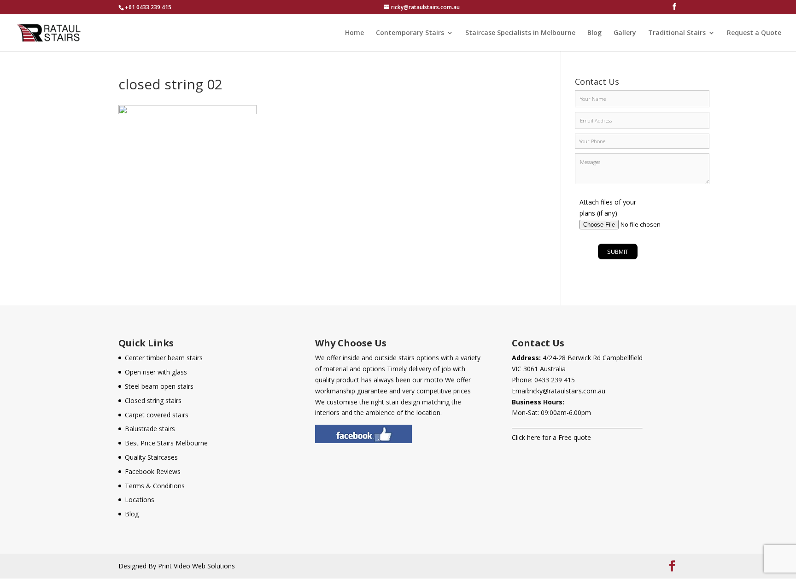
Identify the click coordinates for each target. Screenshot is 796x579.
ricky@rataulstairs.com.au (567, 390)
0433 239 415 (554, 379)
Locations (139, 499)
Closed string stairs (153, 400)
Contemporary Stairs (410, 33)
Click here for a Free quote (551, 437)
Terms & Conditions (155, 485)
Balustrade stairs (150, 428)
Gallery (625, 33)
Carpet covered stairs (156, 414)
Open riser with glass (156, 372)
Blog (594, 33)
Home (354, 33)
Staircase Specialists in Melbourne (520, 33)
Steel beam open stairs (159, 386)
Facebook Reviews (153, 471)
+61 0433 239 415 (148, 7)
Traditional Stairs (677, 33)
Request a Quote (754, 33)
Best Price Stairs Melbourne (166, 443)
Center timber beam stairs (164, 357)
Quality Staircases (151, 457)
